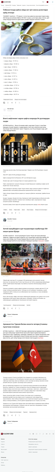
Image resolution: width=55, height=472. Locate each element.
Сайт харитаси (4, 460)
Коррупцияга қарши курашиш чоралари (38, 449)
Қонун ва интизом (30, 5)
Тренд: (2, 5)
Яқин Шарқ (30, 209)
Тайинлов (19, 5)
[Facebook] (15, 103)
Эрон (23, 209)
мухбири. (40, 338)
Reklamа (3, 465)
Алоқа (2, 462)
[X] (19, 103)
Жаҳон (2, 452)
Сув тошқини (7, 305)
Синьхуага (41, 240)
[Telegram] (12, 103)
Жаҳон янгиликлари (20, 99)
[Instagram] (4, 103)
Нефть (5, 209)
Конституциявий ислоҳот (42, 5)
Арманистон (32, 412)
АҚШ (10, 209)
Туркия (25, 412)
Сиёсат (3, 444)
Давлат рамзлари (33, 446)
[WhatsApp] (8, 103)
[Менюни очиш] (53, 2)
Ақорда (14, 5)
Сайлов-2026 (8, 5)
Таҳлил (2, 446)
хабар (39, 204)
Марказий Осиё (8, 99)
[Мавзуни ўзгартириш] (48, 2)
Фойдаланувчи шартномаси (35, 441)
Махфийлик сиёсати (33, 444)
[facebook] (40, 434)
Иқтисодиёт (4, 449)
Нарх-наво (17, 209)
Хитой (28, 305)
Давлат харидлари (33, 452)
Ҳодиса (24, 5)
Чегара (6, 412)
